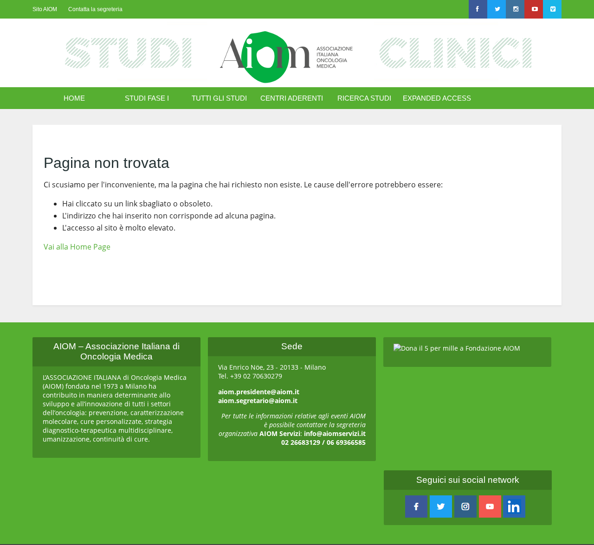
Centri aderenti (291, 98)
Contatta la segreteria (95, 9)
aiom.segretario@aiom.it (257, 400)
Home (74, 98)
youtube (490, 506)
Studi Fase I (147, 98)
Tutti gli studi (219, 98)
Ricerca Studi (364, 98)
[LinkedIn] (514, 506)
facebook (416, 506)
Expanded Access (437, 98)
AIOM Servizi (279, 433)
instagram (465, 506)
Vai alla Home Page (77, 247)
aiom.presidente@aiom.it (258, 391)
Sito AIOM (44, 9)
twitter (441, 506)
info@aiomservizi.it (335, 433)
